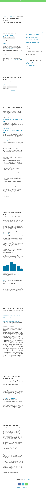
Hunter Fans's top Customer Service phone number (35, 32)
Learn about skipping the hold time (9, 140)
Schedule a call (5, 43)
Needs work (28, 479)
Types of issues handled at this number (32, 42)
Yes (24, 479)
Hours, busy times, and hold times (32, 40)
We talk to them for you (7, 41)
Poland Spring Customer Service (31, 65)
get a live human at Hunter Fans (11, 48)
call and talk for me (13, 279)
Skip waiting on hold (15, 41)
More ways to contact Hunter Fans (32, 44)
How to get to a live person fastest (32, 39)
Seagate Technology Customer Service (32, 62)
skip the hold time (18, 59)
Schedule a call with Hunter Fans (8, 233)
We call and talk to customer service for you (33, 34)
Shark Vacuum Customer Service (31, 63)
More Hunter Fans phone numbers (32, 37)
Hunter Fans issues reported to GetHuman (10, 359)
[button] (45, 1)
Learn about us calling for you (8, 128)
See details (13, 90)
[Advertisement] (13, 69)
